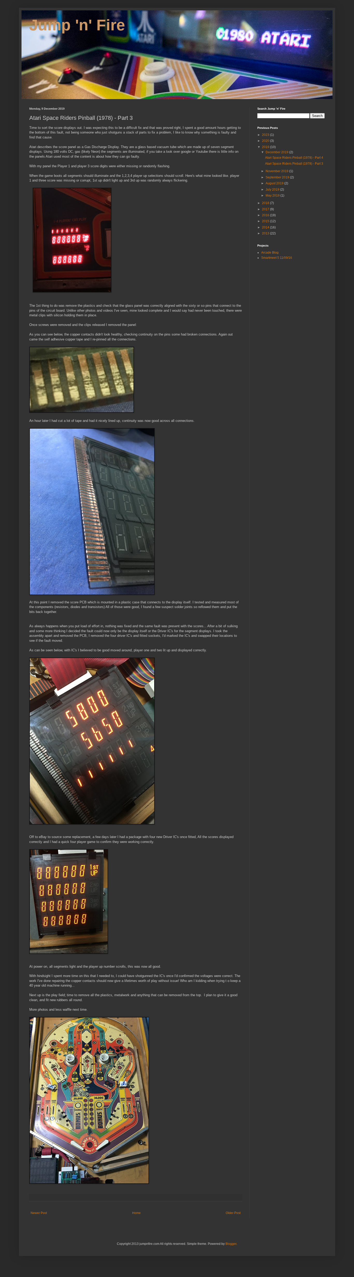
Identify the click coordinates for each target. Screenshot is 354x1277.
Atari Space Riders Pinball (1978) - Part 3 (294, 163)
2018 (266, 203)
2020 (266, 141)
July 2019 (273, 189)
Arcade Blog (270, 252)
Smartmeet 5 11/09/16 (276, 258)
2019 (266, 147)
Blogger (230, 1244)
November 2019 (277, 171)
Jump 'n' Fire (77, 25)
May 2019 (273, 195)
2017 (266, 209)
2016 (266, 215)
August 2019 (275, 183)
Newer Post (39, 1213)
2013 (266, 233)
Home (136, 1213)
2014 (266, 227)
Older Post (233, 1213)
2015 (266, 221)
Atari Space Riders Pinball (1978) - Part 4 (294, 157)
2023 (266, 135)
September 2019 (278, 177)
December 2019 (277, 152)
